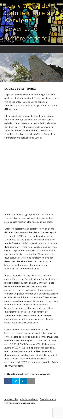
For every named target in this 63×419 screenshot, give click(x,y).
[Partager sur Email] (31, 381)
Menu (33, 49)
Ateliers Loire (11, 399)
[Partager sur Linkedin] (23, 381)
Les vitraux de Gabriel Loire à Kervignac (27, 13)
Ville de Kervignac (29, 399)
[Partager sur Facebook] (8, 381)
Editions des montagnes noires (19, 403)
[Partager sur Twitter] (15, 381)
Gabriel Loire (31, 322)
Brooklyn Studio (48, 399)
